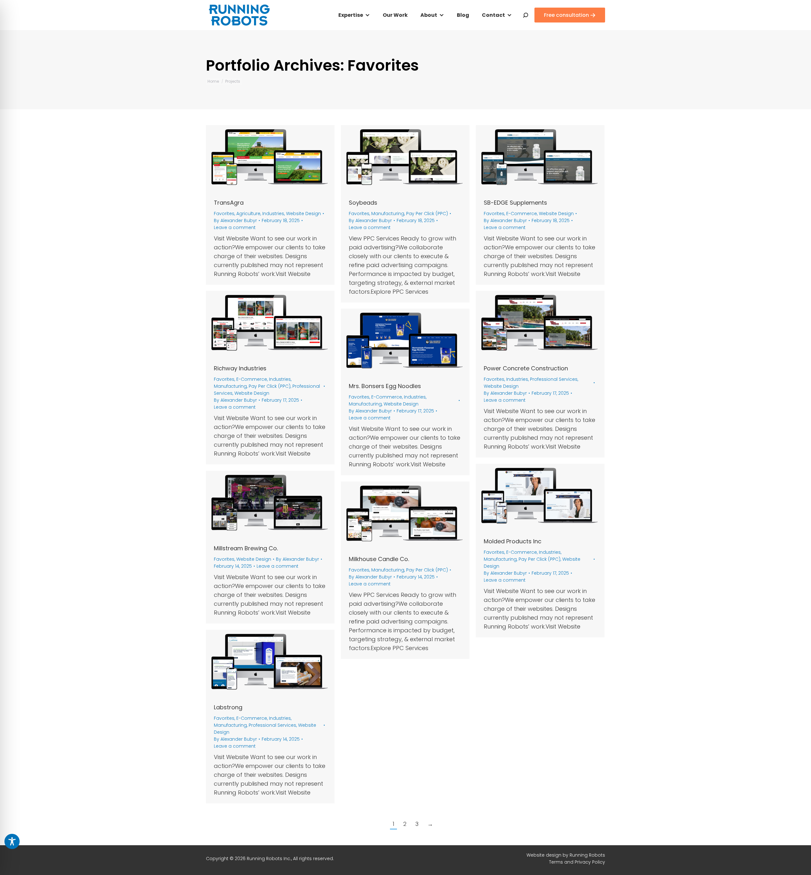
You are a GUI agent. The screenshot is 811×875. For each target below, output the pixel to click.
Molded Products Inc (512, 541)
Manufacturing (387, 213)
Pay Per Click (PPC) (427, 213)
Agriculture (248, 213)
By (235, 220)
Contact (493, 15)
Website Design (303, 213)
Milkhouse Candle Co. (379, 559)
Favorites (224, 213)
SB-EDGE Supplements (515, 203)
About (428, 15)
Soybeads (363, 203)
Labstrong (228, 707)
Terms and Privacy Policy (577, 862)
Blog (463, 15)
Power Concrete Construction (526, 368)
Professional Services (554, 379)
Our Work (395, 15)
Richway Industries (240, 368)
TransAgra (229, 203)
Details (279, 159)
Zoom (262, 159)
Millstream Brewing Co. (246, 548)
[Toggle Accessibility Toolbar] (12, 841)
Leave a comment (235, 227)
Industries (273, 213)
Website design (544, 855)
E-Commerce (521, 213)
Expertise (350, 15)
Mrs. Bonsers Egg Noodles (385, 386)
